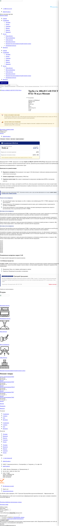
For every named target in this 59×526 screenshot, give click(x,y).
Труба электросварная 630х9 (7, 376)
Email (1, 511)
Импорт (8, 28)
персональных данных (18, 517)
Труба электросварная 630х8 (7, 381)
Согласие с (13, 518)
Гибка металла (9, 39)
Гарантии (8, 26)
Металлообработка (10, 37)
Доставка (8, 22)
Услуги (4, 34)
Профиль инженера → (53, 284)
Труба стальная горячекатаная (32, 86)
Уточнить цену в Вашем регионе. (9, 193)
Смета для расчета (4, 512)
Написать (2, 408)
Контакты (5, 47)
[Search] (17, 85)
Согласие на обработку (13, 517)
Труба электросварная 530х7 (7, 392)
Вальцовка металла (10, 41)
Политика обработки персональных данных (11, 502)
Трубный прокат (20, 86)
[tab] (2, 139)
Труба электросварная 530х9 (7, 397)
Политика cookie (4, 504)
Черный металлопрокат (10, 86)
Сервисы (5, 416)
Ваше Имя (2, 508)
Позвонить (2, 406)
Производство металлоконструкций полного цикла (18, 43)
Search (1, 85)
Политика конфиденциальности (8, 499)
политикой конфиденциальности (15, 518)
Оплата (7, 24)
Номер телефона (4, 509)
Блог (4, 417)
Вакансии (8, 32)
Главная (5, 18)
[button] (2, 378)
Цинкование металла (11, 45)
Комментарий (3, 515)
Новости (8, 30)
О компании (6, 20)
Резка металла (9, 36)
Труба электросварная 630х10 (7, 387)
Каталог (2, 403)
